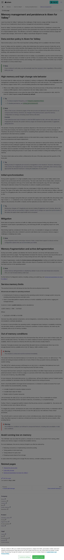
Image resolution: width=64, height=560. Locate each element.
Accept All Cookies (38, 557)
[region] (32, 553)
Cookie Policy (50, 552)
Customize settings (24, 557)
